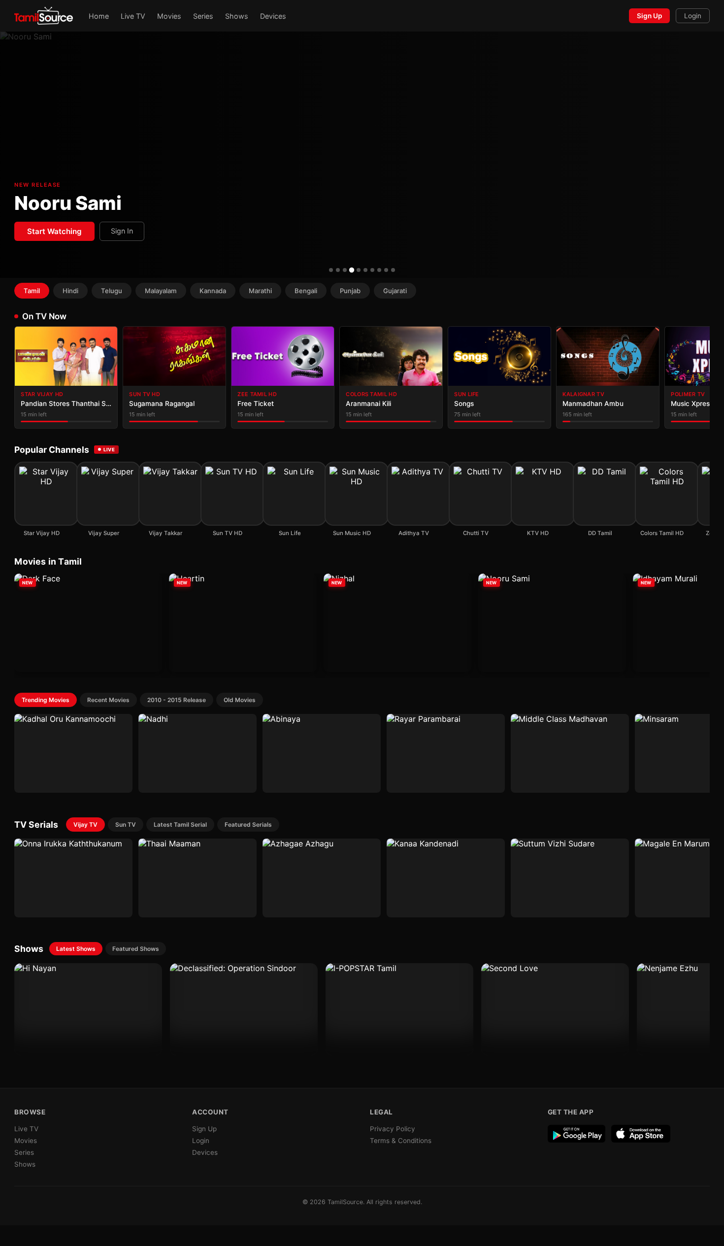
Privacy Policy (392, 1129)
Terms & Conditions (400, 1141)
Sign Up (649, 16)
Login (692, 16)
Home (99, 16)
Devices (273, 16)
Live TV (133, 16)
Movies (169, 16)
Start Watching (54, 231)
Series (203, 16)
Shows (236, 16)
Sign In (122, 231)
